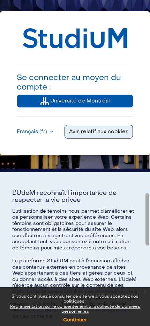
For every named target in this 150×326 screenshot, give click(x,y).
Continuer (75, 320)
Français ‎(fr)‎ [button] (32, 131)
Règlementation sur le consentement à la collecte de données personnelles (75, 309)
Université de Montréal (79, 100)
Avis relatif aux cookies (98, 131)
